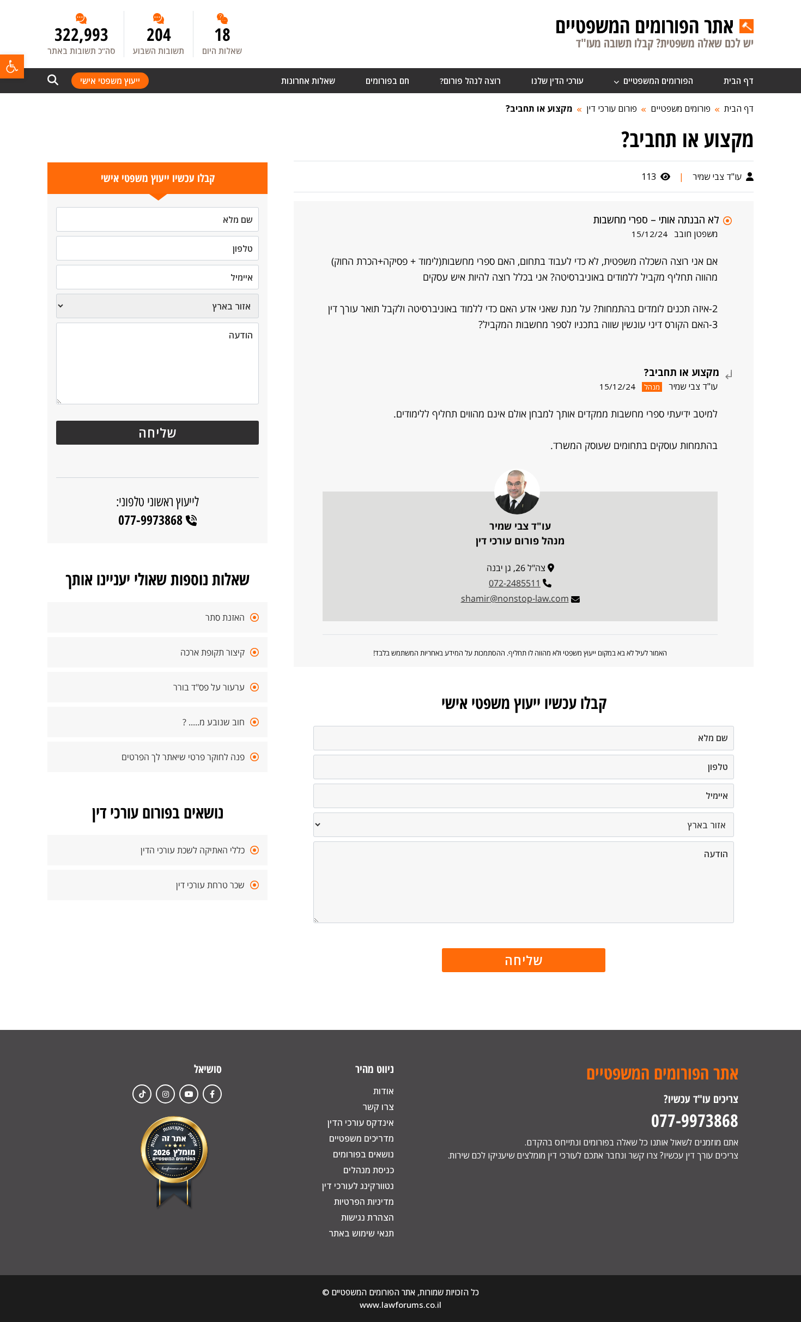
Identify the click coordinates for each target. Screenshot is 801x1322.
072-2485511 (515, 583)
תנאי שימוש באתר (361, 1233)
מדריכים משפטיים (361, 1138)
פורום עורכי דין (611, 108)
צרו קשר (378, 1107)
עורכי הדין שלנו (557, 80)
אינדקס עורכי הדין (360, 1123)
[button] (12, 66)
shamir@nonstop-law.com (515, 598)
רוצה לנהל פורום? (470, 80)
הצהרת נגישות (367, 1217)
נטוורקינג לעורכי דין (358, 1186)
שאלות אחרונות (308, 80)
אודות (383, 1091)
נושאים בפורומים (363, 1154)
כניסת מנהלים (368, 1170)
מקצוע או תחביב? (539, 108)
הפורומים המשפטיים (657, 80)
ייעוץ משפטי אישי (110, 80)
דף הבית (739, 80)
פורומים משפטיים (681, 108)
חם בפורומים (387, 80)
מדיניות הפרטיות (364, 1202)
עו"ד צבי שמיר (718, 177)
